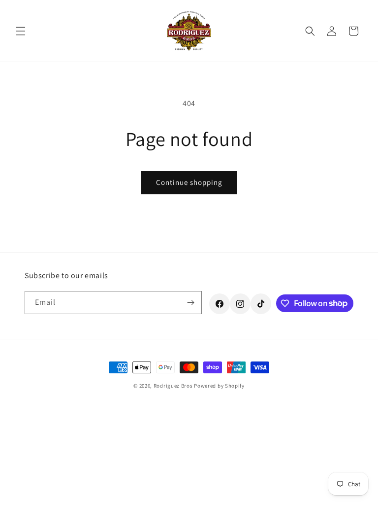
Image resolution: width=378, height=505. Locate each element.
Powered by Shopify (219, 385)
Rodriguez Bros (173, 385)
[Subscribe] (190, 302)
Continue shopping (189, 182)
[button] (21, 31)
